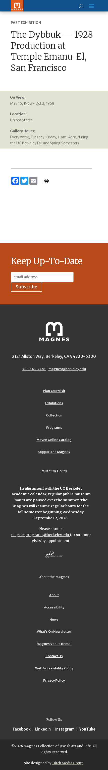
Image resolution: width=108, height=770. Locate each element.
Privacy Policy (54, 680)
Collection (54, 415)
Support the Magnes (54, 452)
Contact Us (54, 656)
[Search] (81, 6)
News (54, 619)
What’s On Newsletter (54, 631)
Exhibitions (54, 403)
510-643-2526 (34, 369)
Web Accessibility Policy (54, 668)
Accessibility (54, 607)
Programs (54, 427)
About (54, 595)
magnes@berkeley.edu (67, 369)
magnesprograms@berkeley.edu (40, 535)
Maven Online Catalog (54, 440)
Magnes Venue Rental (54, 644)
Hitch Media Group (67, 763)
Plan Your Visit (54, 391)
